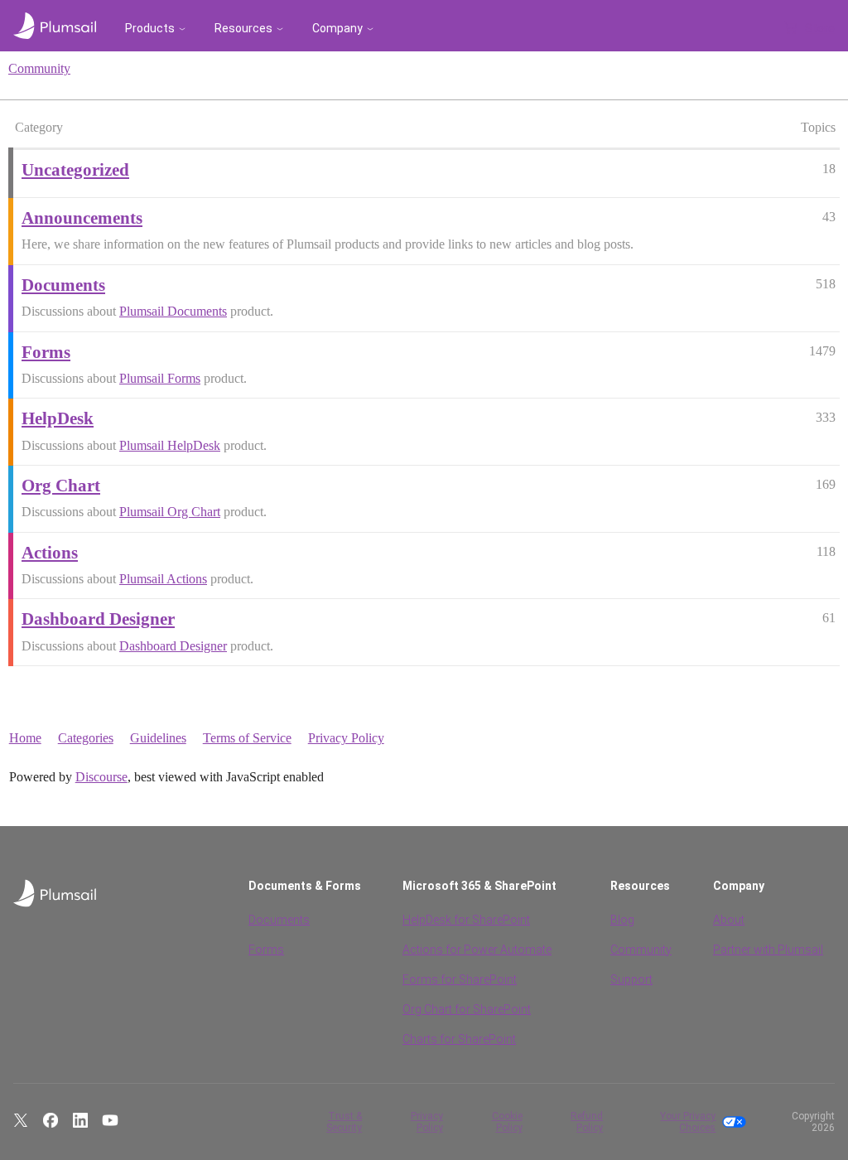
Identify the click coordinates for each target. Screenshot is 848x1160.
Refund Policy (587, 1121)
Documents (279, 919)
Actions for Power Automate (477, 949)
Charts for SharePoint (459, 1039)
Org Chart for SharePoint (466, 1009)
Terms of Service (247, 738)
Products (150, 28)
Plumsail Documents (173, 311)
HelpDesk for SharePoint (466, 919)
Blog (622, 919)
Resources (243, 28)
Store (820, 28)
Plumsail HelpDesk (169, 445)
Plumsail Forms (159, 378)
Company (337, 28)
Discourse (101, 777)
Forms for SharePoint (459, 979)
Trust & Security (344, 1121)
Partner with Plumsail (768, 949)
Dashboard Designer (173, 646)
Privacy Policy (346, 738)
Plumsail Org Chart (169, 512)
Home (25, 738)
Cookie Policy (507, 1121)
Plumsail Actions (163, 579)
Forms (266, 949)
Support (631, 979)
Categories (85, 738)
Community (39, 68)
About (728, 919)
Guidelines (158, 738)
